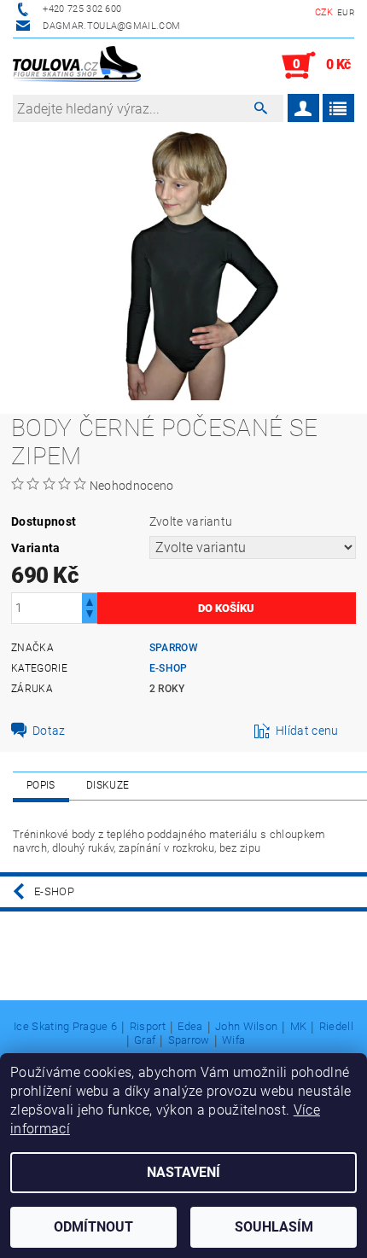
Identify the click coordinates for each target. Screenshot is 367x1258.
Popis (40, 785)
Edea (190, 1027)
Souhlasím (274, 1227)
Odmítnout (93, 1227)
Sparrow (173, 648)
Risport (148, 1027)
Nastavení (183, 1172)
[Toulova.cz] (77, 66)
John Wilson (246, 1027)
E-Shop (168, 668)
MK (298, 1027)
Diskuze (107, 785)
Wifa (233, 1040)
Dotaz (49, 730)
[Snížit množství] (89, 616)
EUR (345, 12)
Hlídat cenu (307, 730)
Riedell (336, 1027)
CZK (324, 12)
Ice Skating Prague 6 (65, 1027)
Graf (144, 1040)
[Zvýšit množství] (89, 600)
